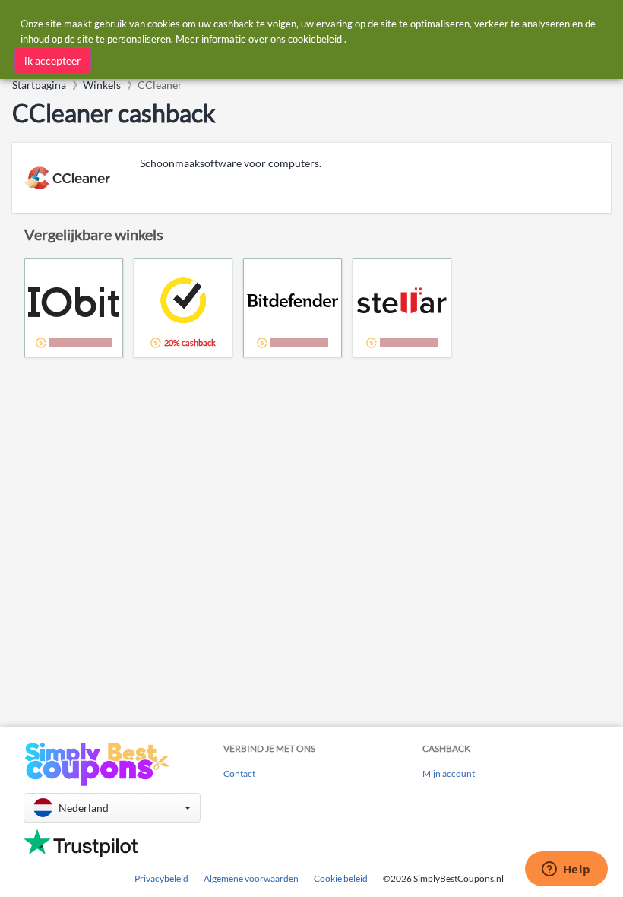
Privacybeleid (161, 878)
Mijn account (448, 773)
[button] (112, 808)
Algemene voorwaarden (251, 878)
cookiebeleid (315, 39)
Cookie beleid (341, 878)
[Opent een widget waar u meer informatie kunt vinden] (566, 870)
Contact (239, 773)
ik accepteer (52, 60)
